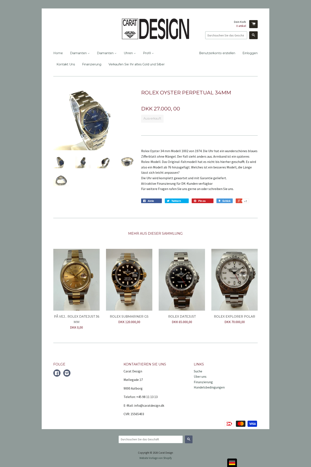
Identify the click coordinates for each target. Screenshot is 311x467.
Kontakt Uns (65, 64)
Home (58, 53)
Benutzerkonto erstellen (217, 53)
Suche (198, 371)
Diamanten (79, 53)
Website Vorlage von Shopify (155, 458)
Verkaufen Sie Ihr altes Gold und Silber (137, 64)
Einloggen (250, 53)
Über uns (200, 376)
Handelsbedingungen (209, 387)
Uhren (129, 53)
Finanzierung (91, 64)
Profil (147, 53)
